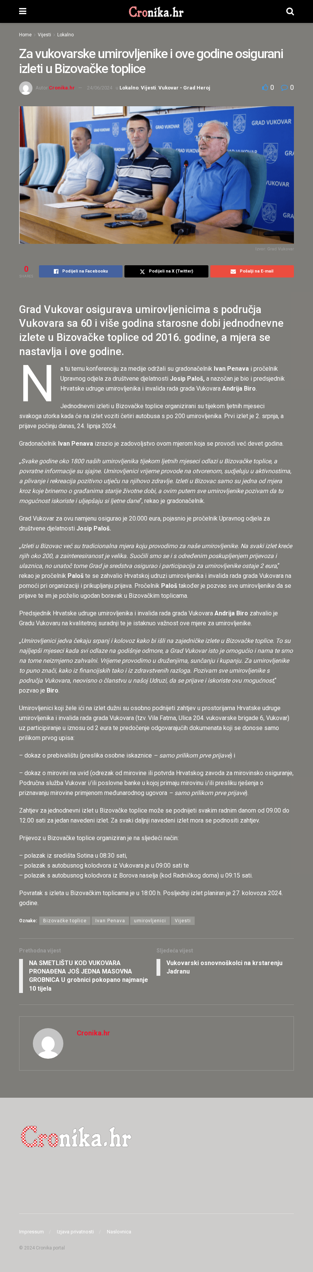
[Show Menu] (22, 11)
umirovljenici (150, 920)
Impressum (31, 1232)
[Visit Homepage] (156, 11)
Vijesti (44, 34)
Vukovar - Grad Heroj (184, 88)
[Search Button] (290, 11)
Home (25, 34)
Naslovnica (119, 1232)
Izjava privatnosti (75, 1232)
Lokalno (65, 34)
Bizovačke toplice (65, 920)
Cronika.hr (62, 88)
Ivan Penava (110, 920)
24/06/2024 (99, 88)
